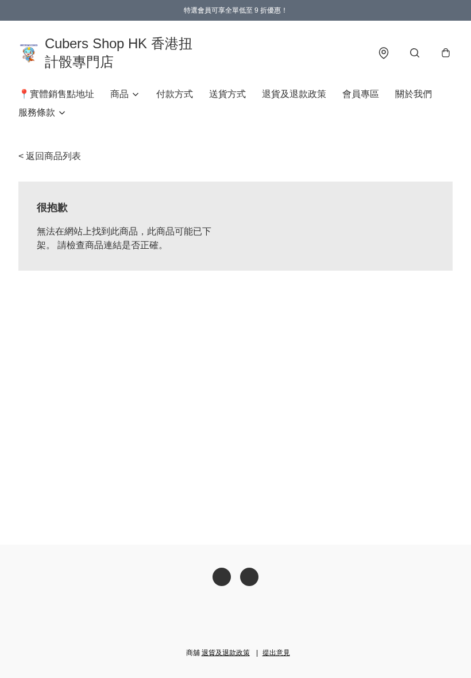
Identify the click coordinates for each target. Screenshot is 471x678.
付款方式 (174, 94)
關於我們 (413, 94)
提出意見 (276, 653)
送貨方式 (227, 94)
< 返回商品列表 (49, 156)
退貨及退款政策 (294, 94)
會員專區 (360, 94)
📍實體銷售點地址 (56, 94)
